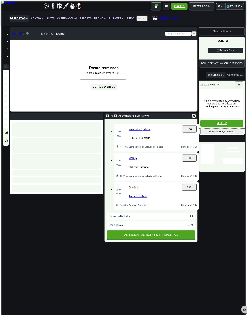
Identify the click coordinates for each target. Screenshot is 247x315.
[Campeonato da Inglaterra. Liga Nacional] (27, 33)
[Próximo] (115, 115)
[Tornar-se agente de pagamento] (166, 6)
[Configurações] (220, 6)
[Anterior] (107, 115)
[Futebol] (20, 33)
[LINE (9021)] (14, 33)
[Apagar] (194, 116)
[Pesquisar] (194, 33)
